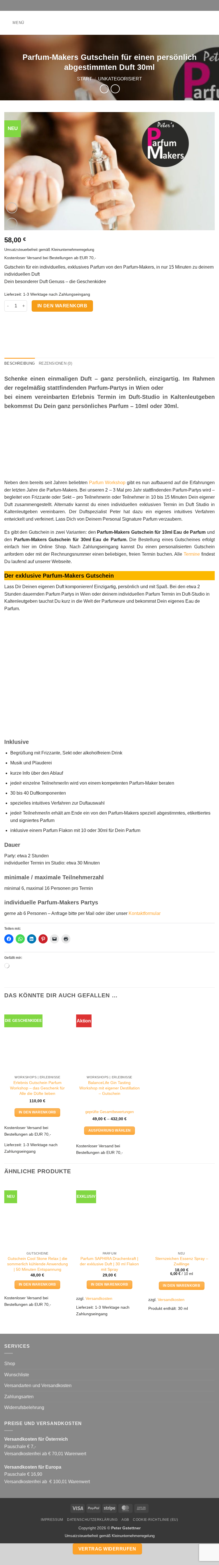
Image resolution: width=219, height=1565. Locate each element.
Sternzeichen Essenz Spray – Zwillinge (181, 1261)
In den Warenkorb (62, 305)
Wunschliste (16, 1374)
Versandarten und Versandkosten (38, 1385)
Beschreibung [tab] (19, 363)
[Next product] (104, 88)
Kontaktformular (145, 913)
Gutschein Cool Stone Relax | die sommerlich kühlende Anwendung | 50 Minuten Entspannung (37, 1263)
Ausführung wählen (109, 1130)
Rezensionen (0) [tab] (55, 363)
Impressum (52, 1520)
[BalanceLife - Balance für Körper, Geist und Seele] (109, 23)
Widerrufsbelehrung (24, 1407)
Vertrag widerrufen (107, 1548)
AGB (125, 1520)
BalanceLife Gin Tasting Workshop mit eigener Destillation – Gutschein (109, 1087)
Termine (192, 554)
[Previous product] (115, 88)
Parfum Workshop (107, 482)
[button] (14, 23)
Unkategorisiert (120, 78)
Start (84, 78)
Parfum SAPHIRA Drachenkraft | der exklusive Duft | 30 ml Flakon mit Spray (109, 1263)
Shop (9, 1363)
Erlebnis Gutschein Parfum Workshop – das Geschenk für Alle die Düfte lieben (37, 1087)
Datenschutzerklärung (92, 1520)
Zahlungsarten (19, 1396)
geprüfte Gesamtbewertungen (109, 1112)
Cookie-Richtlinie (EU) (155, 1520)
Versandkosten (99, 1298)
